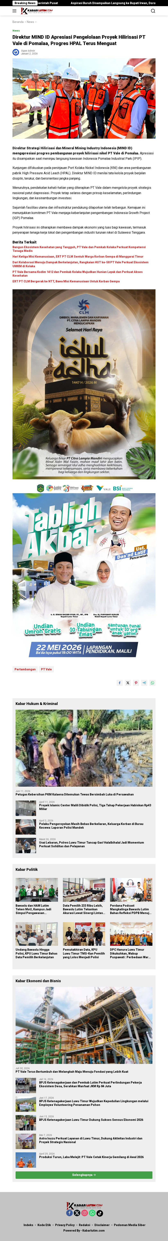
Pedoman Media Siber (129, 1225)
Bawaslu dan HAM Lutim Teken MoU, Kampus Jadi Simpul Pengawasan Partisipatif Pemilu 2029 (33, 909)
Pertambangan (25, 669)
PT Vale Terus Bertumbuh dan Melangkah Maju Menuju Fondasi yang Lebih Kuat (72, 1071)
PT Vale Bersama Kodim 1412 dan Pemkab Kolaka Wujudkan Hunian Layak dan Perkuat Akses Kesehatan (77, 273)
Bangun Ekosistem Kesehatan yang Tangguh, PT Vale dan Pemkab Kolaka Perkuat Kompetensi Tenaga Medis (79, 248)
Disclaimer (102, 1225)
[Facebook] (69, 1213)
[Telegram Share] (144, 683)
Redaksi (84, 1225)
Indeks (28, 1225)
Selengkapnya (82, 1175)
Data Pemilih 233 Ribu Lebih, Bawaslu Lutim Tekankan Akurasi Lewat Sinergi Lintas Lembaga (83, 909)
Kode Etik (44, 1225)
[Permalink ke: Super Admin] (15, 51)
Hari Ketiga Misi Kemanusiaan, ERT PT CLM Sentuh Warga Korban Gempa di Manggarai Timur (77, 256)
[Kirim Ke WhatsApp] (152, 683)
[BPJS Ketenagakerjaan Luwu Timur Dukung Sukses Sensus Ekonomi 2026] (26, 1122)
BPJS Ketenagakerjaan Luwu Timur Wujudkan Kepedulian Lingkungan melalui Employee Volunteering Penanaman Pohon (93, 1103)
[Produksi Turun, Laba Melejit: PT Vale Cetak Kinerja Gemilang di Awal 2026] (26, 1160)
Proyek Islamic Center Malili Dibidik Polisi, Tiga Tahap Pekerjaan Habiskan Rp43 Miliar (95, 807)
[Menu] (15, 10)
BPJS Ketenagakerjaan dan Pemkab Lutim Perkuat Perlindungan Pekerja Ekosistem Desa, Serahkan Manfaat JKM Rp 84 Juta (90, 1084)
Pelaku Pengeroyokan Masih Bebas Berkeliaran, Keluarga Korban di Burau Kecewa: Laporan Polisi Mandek (91, 825)
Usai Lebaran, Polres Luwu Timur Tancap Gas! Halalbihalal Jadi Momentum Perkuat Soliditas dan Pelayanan (91, 844)
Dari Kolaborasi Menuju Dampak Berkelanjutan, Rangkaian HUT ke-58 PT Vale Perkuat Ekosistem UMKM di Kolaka (80, 264)
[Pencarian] (153, 11)
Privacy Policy (65, 1225)
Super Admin (28, 50)
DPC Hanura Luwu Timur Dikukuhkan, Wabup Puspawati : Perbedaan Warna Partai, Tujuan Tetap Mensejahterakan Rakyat (131, 953)
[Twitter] (77, 1213)
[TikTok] (99, 1213)
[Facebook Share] (120, 683)
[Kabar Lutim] (36, 10)
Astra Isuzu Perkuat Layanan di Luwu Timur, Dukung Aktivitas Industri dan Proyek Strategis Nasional (90, 1140)
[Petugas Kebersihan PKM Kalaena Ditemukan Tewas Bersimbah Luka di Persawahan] (84, 748)
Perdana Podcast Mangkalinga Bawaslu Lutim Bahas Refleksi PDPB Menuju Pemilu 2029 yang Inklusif (130, 909)
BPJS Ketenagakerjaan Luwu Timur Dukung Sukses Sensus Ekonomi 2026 (91, 1119)
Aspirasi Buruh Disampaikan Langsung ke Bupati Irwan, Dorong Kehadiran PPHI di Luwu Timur (78, 3)
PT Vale (46, 669)
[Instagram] (84, 1213)
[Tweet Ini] (128, 683)
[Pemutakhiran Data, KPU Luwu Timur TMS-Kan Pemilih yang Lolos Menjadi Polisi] (84, 934)
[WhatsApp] (92, 1213)
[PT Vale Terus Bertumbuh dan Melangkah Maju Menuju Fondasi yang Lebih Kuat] (84, 1025)
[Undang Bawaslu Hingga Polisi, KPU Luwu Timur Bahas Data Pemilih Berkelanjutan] (37, 934)
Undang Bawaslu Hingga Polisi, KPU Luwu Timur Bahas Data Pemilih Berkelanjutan (36, 953)
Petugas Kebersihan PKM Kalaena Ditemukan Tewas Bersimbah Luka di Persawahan (75, 794)
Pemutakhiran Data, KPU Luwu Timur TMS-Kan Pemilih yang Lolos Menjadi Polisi (84, 953)
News (16, 30)
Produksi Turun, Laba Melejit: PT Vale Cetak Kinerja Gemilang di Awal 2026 (91, 1157)
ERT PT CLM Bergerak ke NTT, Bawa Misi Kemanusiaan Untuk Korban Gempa (66, 281)
